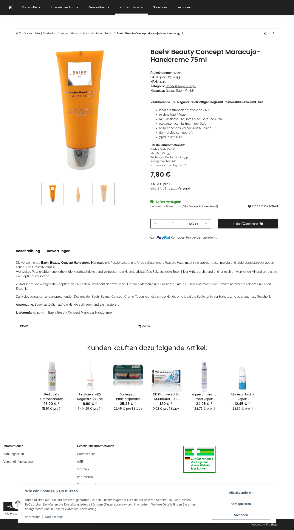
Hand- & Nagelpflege (181, 86)
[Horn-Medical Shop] (10, 7)
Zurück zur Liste (29, 33)
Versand (184, 188)
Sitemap (83, 469)
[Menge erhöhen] (206, 223)
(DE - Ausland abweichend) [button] (200, 206)
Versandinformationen (18, 461)
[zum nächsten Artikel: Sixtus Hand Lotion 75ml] (273, 33)
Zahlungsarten (13, 454)
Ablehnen (241, 515)
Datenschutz (54, 517)
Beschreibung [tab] (28, 250)
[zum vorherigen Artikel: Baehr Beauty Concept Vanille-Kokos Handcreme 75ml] (264, 33)
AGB (80, 461)
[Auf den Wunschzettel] (134, 56)
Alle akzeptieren (241, 492)
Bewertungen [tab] (58, 250)
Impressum (32, 517)
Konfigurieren (241, 503)
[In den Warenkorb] (19, 45)
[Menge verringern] (155, 223)
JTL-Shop (271, 524)
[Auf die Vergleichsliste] (123, 56)
